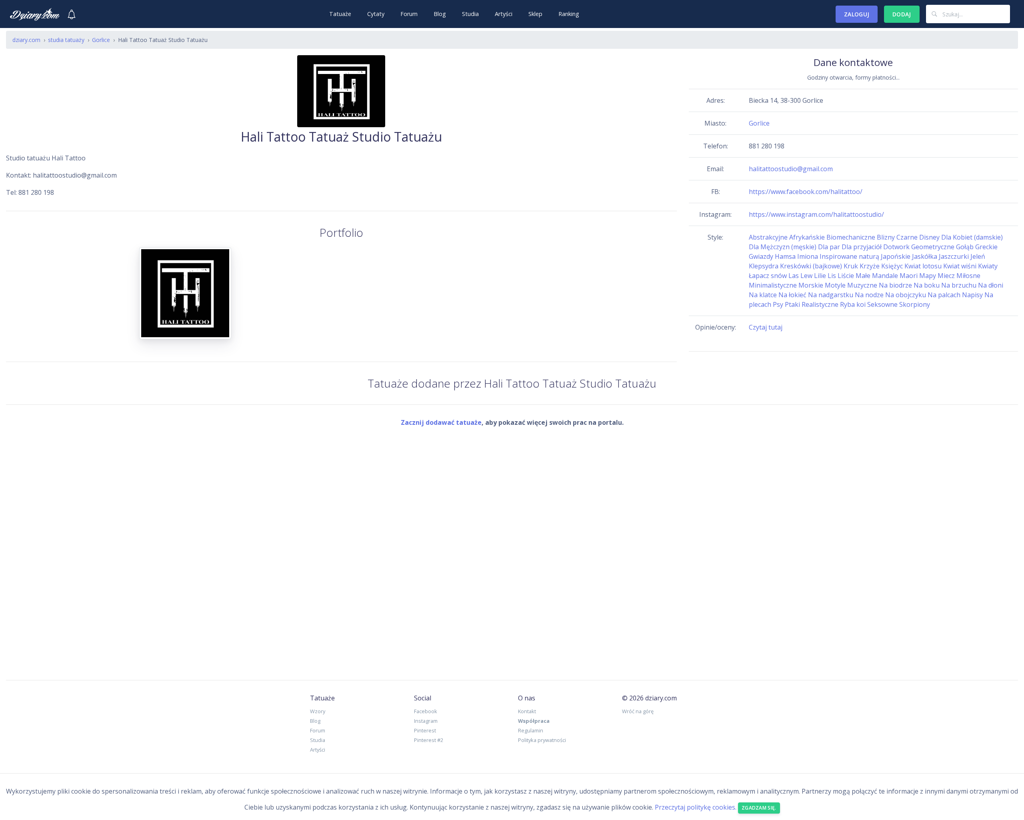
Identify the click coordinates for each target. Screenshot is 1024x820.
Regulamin (530, 730)
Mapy (927, 275)
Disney (929, 237)
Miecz (946, 275)
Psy (778, 304)
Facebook (425, 711)
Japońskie (895, 256)
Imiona (807, 256)
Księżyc (892, 266)
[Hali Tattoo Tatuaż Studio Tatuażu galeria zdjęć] (185, 298)
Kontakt (527, 711)
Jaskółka (924, 256)
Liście (846, 275)
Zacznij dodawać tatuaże (441, 422)
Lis (832, 275)
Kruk (851, 266)
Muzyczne (862, 285)
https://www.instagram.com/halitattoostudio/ (816, 214)
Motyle (835, 285)
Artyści (503, 14)
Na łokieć (792, 294)
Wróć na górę (638, 711)
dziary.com (26, 40)
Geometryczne (932, 246)
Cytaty (375, 14)
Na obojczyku (905, 294)
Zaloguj (856, 14)
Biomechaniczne (850, 237)
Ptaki (792, 304)
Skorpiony (914, 304)
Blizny (886, 237)
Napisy (972, 294)
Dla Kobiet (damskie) (972, 237)
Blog (440, 14)
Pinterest (425, 730)
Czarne (907, 237)
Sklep (535, 14)
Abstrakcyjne (768, 237)
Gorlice (759, 123)
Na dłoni (990, 285)
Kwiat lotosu (923, 266)
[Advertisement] (512, 547)
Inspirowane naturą (849, 256)
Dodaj (901, 14)
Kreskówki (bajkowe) (811, 266)
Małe (863, 275)
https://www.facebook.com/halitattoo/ (805, 191)
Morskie (810, 285)
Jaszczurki (954, 256)
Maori (909, 275)
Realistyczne (820, 304)
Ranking (568, 14)
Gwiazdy (761, 256)
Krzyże (870, 266)
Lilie (820, 275)
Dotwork (896, 246)
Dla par (829, 246)
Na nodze (869, 294)
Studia (470, 14)
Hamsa (785, 256)
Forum (409, 14)
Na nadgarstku (830, 294)
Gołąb (965, 246)
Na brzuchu (958, 285)
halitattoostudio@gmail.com (791, 168)
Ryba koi (853, 304)
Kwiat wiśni (959, 266)
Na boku (927, 285)
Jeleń (977, 256)
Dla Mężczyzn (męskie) (782, 246)
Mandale (885, 275)
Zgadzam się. (759, 807)
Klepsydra (763, 266)
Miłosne (968, 275)
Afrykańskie (807, 237)
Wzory (317, 711)
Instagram (426, 720)
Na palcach (944, 294)
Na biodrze (895, 285)
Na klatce (763, 294)
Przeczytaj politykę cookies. (695, 807)
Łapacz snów (768, 275)
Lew (806, 275)
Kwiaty (988, 266)
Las (793, 275)
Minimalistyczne (773, 285)
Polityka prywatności (542, 740)
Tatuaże (340, 14)
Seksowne (882, 304)
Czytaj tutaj (765, 327)
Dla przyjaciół (862, 246)
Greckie (986, 246)
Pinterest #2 (428, 740)
